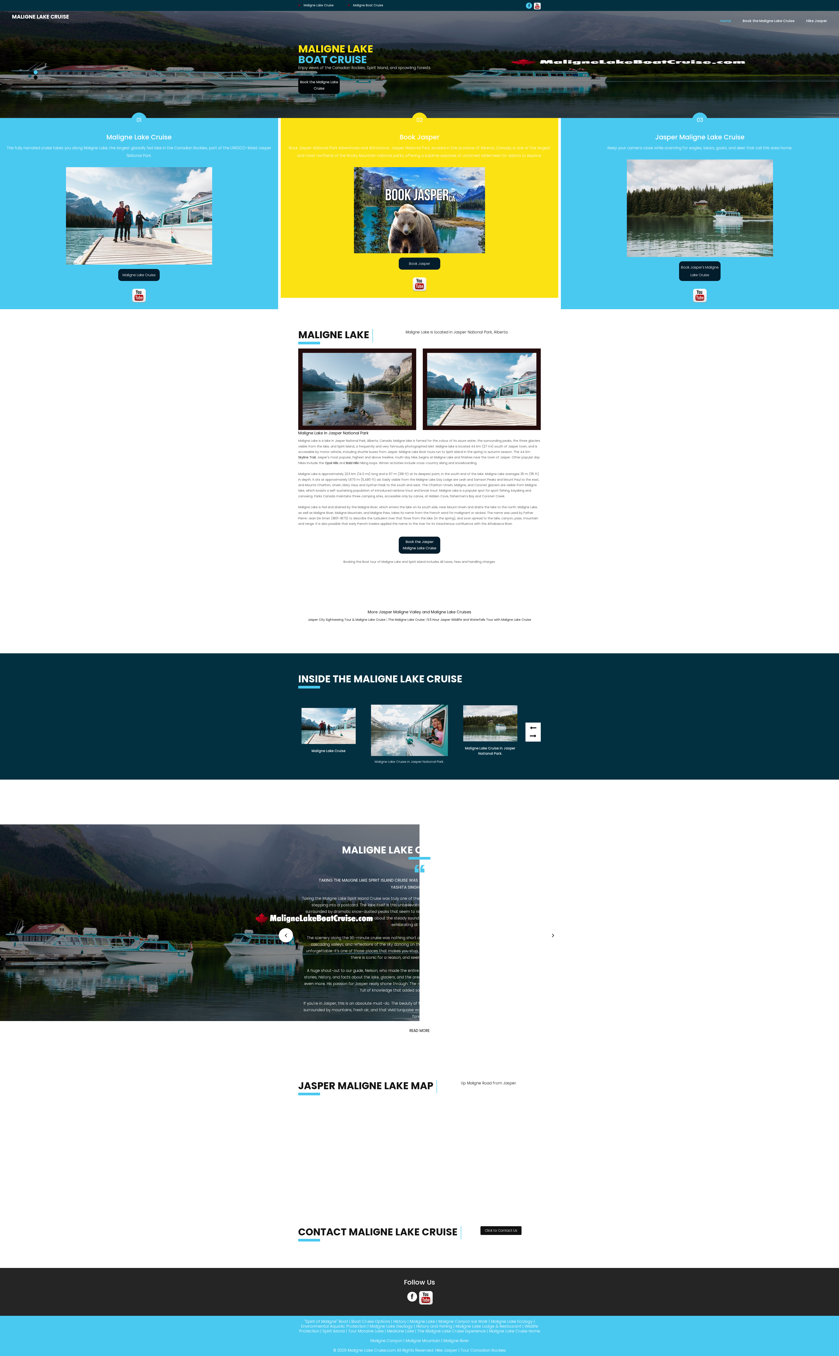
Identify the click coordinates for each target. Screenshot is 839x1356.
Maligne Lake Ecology (512, 1216)
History (399, 1216)
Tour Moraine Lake (366, 1226)
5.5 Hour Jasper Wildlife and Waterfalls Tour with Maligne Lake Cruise (479, 619)
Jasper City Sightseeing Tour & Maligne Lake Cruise (346, 619)
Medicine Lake (400, 1226)
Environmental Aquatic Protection (333, 1221)
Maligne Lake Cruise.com (372, 1245)
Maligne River (456, 1235)
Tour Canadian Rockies (483, 1245)
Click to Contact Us (501, 1125)
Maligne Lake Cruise (318, 5)
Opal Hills (331, 463)
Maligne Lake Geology (391, 1221)
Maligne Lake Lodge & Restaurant (488, 1221)
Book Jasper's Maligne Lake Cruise (700, 271)
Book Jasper (419, 263)
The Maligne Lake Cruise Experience (451, 1226)
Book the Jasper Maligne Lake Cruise (419, 545)
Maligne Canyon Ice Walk (462, 1216)
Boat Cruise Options (370, 1216)
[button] (533, 736)
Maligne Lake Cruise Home (514, 1226)
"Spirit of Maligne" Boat (326, 1216)
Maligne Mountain (423, 1235)
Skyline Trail (307, 457)
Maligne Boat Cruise (367, 5)
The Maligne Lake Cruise (406, 619)
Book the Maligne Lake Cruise (768, 20)
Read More (419, 925)
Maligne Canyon (386, 1235)
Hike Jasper (816, 20)
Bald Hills (352, 463)
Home (725, 20)
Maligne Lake (422, 1216)
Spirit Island (333, 1226)
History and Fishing (434, 1221)
